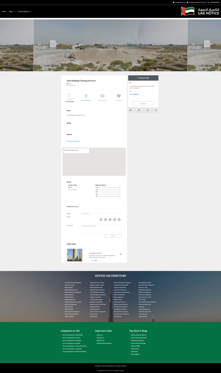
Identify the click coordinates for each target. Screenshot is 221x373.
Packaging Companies (120, 309)
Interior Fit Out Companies (98, 311)
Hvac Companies (95, 309)
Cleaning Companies (71, 304)
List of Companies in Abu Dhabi (72, 335)
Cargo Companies (70, 299)
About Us (100, 335)
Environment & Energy (138, 343)
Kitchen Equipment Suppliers (122, 282)
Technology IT (135, 354)
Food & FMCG (135, 346)
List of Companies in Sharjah (71, 340)
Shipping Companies (145, 290)
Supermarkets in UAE (145, 297)
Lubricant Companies (120, 290)
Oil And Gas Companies (121, 307)
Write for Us (100, 340)
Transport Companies (145, 311)
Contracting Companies (72, 314)
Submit (113, 236)
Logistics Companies (120, 287)
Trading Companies (144, 309)
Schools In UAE (143, 287)
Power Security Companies (146, 285)
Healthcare (134, 351)
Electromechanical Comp (97, 282)
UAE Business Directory (104, 343)
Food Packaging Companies (98, 294)
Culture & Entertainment (139, 338)
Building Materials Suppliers (73, 292)
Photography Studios (145, 282)
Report (144, 103)
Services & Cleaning (73, 141)
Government (135, 349)
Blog (10, 11)
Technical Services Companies (147, 302)
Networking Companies (121, 304)
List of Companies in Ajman (71, 343)
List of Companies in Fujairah (71, 349)
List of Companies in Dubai (71, 338)
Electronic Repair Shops (97, 285)
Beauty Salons (69, 287)
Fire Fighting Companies (97, 292)
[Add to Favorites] (119, 97)
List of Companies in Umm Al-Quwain (74, 346)
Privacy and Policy (121, 366)
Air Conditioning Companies (73, 282)
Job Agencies (93, 316)
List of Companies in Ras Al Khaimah (74, 351)
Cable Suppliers (69, 294)
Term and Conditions (108, 366)
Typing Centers (143, 316)
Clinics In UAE (69, 307)
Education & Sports (137, 340)
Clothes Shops (69, 309)
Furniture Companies (96, 299)
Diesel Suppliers (69, 316)
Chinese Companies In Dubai (73, 302)
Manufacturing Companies (121, 292)
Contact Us (100, 338)
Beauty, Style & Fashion (138, 335)
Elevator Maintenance (96, 287)
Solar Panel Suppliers (145, 294)
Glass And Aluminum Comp (98, 304)
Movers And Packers (119, 302)
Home (4, 11)
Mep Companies (118, 297)
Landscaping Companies (121, 285)
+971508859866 (134, 94)
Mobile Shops (118, 299)
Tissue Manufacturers (145, 304)
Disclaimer (98, 366)
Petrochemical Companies (121, 314)
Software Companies (145, 292)
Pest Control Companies (121, 311)
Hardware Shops (95, 307)
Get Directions (86, 100)
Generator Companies (96, 302)
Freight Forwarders (95, 297)
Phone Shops (117, 316)
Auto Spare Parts (70, 285)
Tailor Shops (142, 299)
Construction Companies (72, 311)
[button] (67, 254)
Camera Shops (69, 297)
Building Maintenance (71, 290)
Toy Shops (141, 307)
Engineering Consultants (97, 290)
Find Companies (23, 11)
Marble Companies (119, 294)
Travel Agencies (143, 314)
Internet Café (93, 314)
